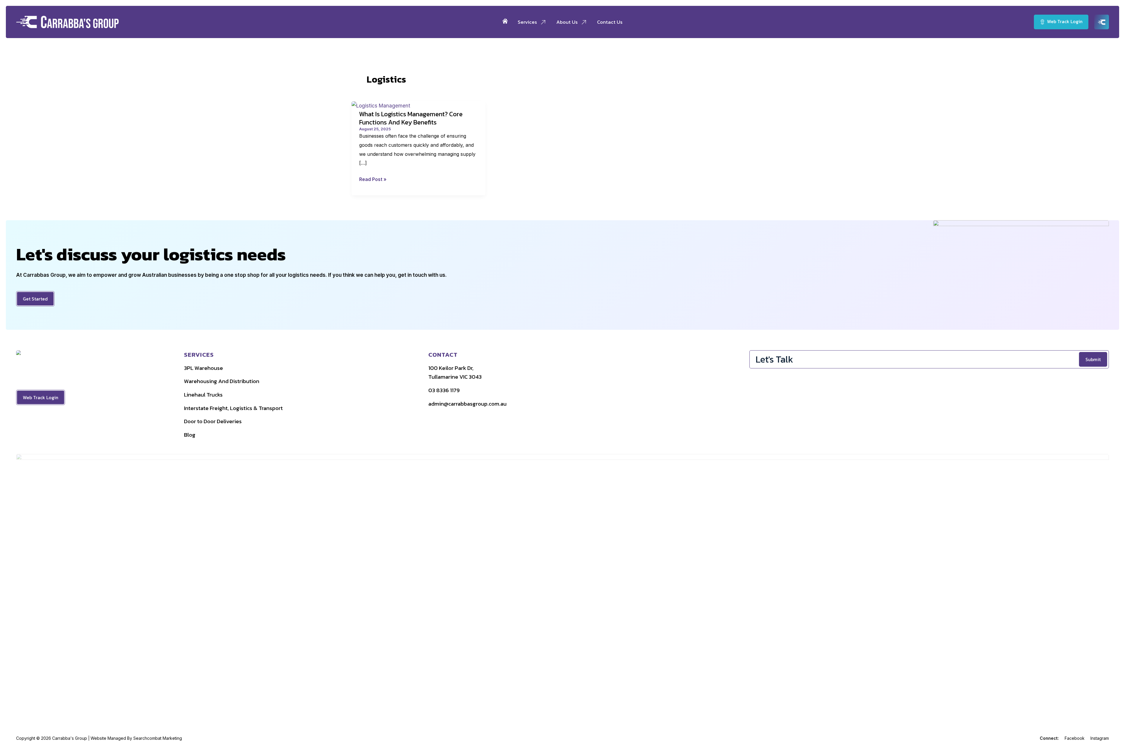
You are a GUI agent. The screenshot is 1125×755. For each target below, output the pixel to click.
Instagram (1099, 738)
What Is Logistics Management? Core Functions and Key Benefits (411, 118)
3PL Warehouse (203, 368)
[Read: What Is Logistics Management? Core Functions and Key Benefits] (381, 105)
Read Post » (372, 180)
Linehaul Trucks (203, 394)
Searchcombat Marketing (157, 738)
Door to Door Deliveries (213, 421)
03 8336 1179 (444, 390)
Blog (189, 435)
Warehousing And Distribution (221, 381)
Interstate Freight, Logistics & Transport (233, 408)
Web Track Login (40, 397)
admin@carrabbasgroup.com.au (467, 403)
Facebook (1075, 738)
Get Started (35, 298)
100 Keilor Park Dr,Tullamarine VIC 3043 (455, 372)
